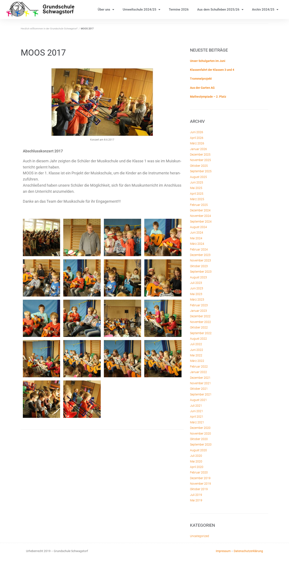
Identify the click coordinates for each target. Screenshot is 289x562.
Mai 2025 (196, 188)
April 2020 (196, 467)
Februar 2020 (199, 472)
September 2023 (201, 271)
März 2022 (197, 360)
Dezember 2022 (200, 316)
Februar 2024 (199, 249)
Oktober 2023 (199, 266)
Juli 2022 (196, 344)
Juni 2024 (196, 232)
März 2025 (197, 199)
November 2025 (200, 160)
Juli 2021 (196, 405)
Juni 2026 (196, 132)
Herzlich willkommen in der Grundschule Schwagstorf (49, 28)
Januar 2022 (198, 372)
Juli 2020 (196, 455)
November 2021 (200, 383)
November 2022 (200, 322)
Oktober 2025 (199, 165)
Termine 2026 (179, 9)
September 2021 (201, 394)
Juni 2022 (196, 349)
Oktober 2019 (199, 489)
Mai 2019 (196, 500)
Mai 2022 (196, 355)
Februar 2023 (199, 305)
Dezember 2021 (200, 377)
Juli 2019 (196, 494)
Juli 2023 (196, 282)
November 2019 (200, 483)
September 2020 (201, 444)
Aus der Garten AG (202, 87)
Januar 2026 (198, 149)
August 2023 (198, 277)
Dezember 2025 (200, 154)
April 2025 (196, 193)
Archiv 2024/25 (263, 9)
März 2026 (197, 143)
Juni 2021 (196, 411)
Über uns (104, 9)
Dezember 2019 (200, 478)
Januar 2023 (198, 310)
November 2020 (200, 433)
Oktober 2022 (199, 327)
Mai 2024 (196, 238)
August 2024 (198, 227)
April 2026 (196, 137)
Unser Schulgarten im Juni (207, 61)
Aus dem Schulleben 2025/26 (218, 9)
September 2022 (201, 333)
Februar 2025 (199, 204)
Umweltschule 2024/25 (139, 9)
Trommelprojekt (201, 78)
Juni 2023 (196, 288)
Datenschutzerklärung (248, 551)
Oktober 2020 (199, 439)
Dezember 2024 (200, 210)
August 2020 (198, 450)
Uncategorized (199, 536)
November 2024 (200, 215)
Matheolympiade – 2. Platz (208, 96)
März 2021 (197, 422)
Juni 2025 (196, 182)
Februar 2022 (199, 366)
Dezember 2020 (200, 427)
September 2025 (201, 171)
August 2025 (198, 177)
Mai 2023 (196, 294)
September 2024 (201, 221)
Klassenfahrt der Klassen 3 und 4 (212, 69)
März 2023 (197, 299)
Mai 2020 (196, 461)
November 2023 (200, 260)
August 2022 (198, 338)
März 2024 (197, 243)
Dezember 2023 (200, 255)
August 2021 (198, 400)
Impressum (223, 551)
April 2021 (196, 416)
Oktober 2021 (199, 388)
